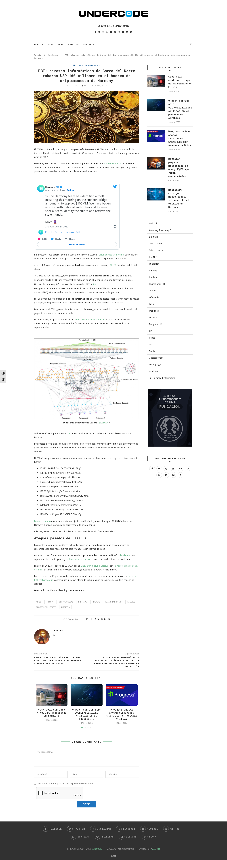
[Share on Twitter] (98, 619)
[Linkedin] (107, 32)
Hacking (153, 270)
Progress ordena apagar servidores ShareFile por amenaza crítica (121, 714)
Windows (153, 371)
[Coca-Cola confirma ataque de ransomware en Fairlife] (156, 81)
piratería (65, 607)
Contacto (89, 44)
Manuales (154, 310)
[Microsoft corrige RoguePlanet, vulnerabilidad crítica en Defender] (156, 194)
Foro (60, 44)
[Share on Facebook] (95, 619)
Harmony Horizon (113, 602)
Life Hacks (154, 297)
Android (153, 223)
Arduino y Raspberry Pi (160, 230)
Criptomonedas (92, 65)
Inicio (37, 55)
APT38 (38, 602)
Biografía (153, 236)
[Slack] (131, 32)
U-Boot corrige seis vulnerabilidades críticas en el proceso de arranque (180, 109)
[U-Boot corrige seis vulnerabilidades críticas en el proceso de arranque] (156, 105)
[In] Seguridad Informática (162, 377)
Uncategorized (156, 357)
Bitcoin (49, 602)
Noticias (53, 55)
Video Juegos (155, 364)
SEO (151, 344)
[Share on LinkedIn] (105, 619)
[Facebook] (95, 32)
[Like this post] (89, 619)
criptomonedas (66, 602)
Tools (152, 351)
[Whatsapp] (119, 32)
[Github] (115, 32)
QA (150, 330)
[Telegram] (123, 32)
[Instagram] (103, 32)
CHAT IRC (73, 44)
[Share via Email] (109, 619)
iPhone (152, 290)
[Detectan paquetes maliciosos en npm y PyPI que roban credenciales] (156, 163)
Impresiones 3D (157, 283)
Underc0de (97, 848)
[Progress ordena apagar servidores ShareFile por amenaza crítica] (156, 136)
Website (38, 44)
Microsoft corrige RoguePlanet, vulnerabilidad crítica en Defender (178, 198)
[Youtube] (111, 32)
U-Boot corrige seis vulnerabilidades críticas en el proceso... (86, 714)
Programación (156, 324)
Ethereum (82, 602)
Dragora (82, 85)
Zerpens (156, 848)
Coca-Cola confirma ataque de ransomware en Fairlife (51, 712)
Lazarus (131, 602)
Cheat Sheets (155, 243)
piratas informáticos (46, 607)
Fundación (154, 263)
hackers (96, 602)
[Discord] (127, 32)
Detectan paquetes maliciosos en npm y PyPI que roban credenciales (178, 167)
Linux (151, 303)
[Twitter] (99, 32)
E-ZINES (153, 256)
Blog (50, 44)
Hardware (154, 277)
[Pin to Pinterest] (102, 619)
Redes (152, 337)
